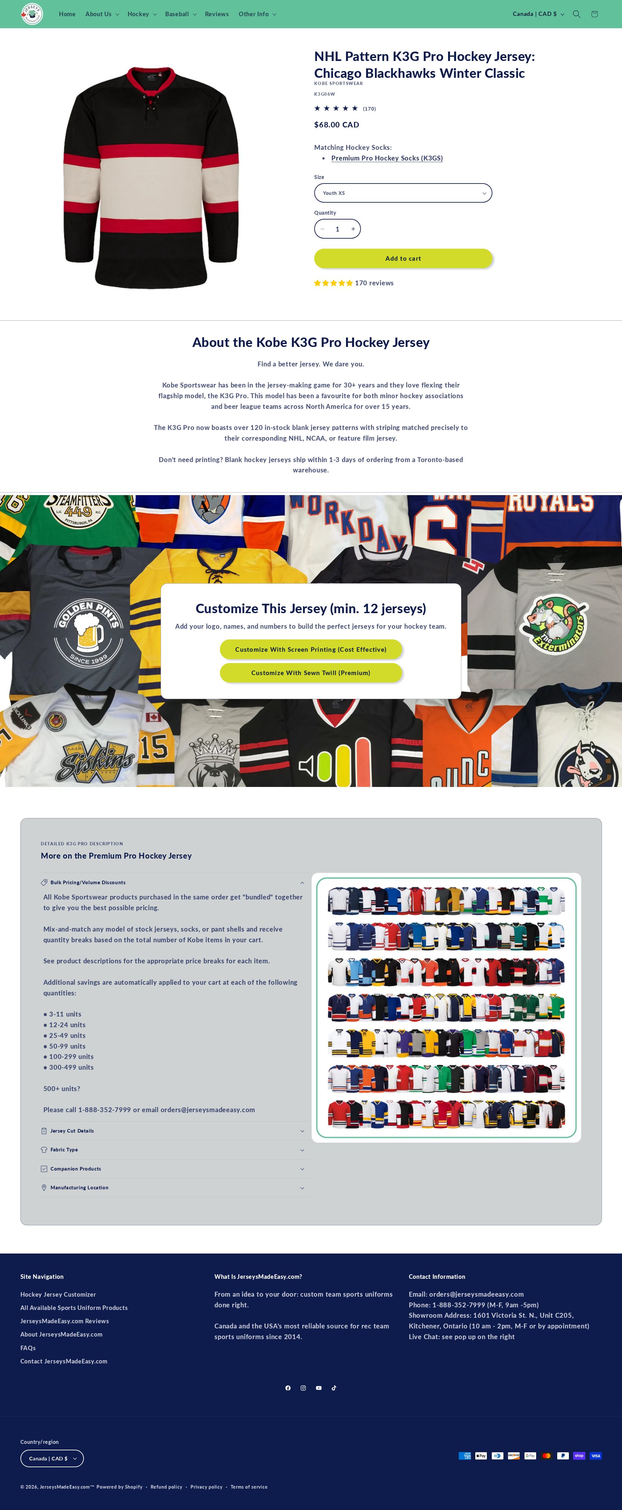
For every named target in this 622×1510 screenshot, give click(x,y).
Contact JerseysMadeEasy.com (64, 1361)
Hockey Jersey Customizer (58, 1294)
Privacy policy (206, 1487)
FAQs (28, 1348)
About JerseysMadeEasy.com (61, 1334)
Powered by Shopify (120, 1487)
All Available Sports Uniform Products (74, 1307)
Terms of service (249, 1487)
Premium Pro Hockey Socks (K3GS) (387, 158)
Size (319, 177)
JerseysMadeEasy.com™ (67, 1487)
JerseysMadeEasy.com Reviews (64, 1321)
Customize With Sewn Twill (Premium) (311, 672)
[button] (102, 14)
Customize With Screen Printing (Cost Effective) (311, 649)
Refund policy (166, 1487)
